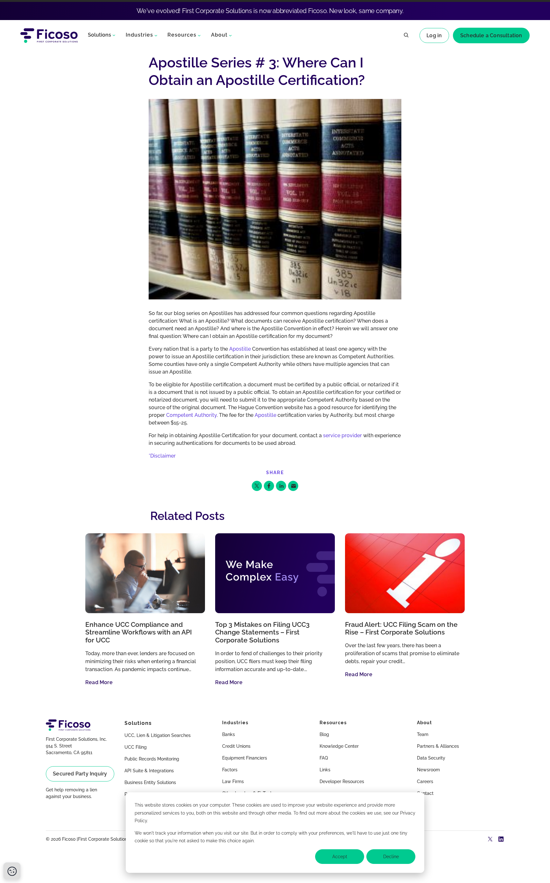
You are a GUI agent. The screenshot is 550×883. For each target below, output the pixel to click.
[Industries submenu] (156, 35)
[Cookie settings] (12, 871)
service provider (342, 435)
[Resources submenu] (199, 35)
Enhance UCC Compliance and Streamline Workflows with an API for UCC (138, 632)
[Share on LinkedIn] (281, 486)
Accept (339, 856)
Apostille (240, 349)
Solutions (99, 35)
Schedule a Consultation (491, 35)
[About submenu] (230, 35)
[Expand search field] (406, 36)
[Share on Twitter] (257, 486)
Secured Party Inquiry (80, 774)
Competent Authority (191, 415)
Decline (391, 856)
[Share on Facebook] (269, 486)
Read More (99, 682)
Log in (434, 35)
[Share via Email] (293, 486)
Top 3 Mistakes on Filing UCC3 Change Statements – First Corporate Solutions (262, 632)
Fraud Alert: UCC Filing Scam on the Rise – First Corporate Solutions (401, 628)
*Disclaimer (162, 456)
